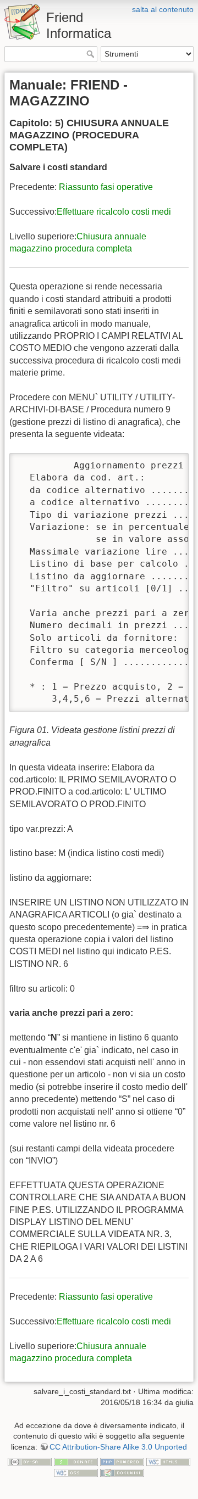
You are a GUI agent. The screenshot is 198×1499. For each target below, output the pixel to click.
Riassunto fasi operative (106, 187)
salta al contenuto (163, 9)
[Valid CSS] (76, 1472)
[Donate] (76, 1461)
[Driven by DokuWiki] (122, 1472)
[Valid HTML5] (168, 1461)
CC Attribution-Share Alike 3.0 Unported (118, 1446)
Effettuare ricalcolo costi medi (114, 211)
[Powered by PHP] (122, 1461)
